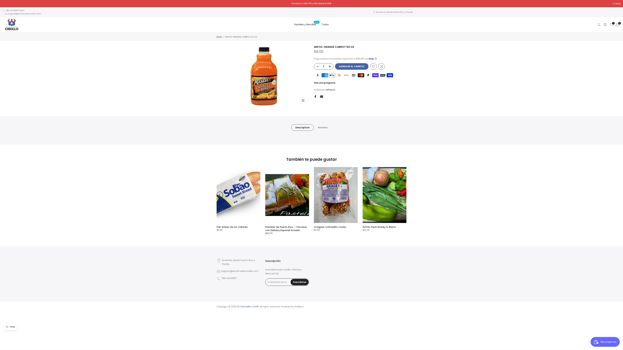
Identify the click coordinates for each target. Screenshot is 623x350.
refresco (330, 89)
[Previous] (220, 195)
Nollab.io (299, 306)
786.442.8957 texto (15, 10)
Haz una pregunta (324, 82)
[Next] (403, 195)
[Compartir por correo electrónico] (321, 96)
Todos (325, 24)
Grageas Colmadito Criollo (330, 227)
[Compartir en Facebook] (315, 96)
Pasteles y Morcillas (306, 24)
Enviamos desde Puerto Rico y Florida (394, 12)
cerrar (7, 4)
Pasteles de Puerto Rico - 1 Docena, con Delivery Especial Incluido (286, 228)
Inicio (219, 37)
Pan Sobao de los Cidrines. (232, 227)
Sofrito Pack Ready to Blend (379, 227)
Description (302, 127)
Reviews (323, 127)
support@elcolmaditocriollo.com (24, 13)
